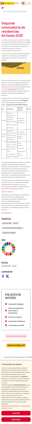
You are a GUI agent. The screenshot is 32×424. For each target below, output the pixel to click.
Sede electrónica (15, 345)
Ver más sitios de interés (16, 336)
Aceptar (16, 413)
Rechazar (16, 419)
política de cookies (7, 408)
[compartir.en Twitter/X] (7, 276)
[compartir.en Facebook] (3, 276)
